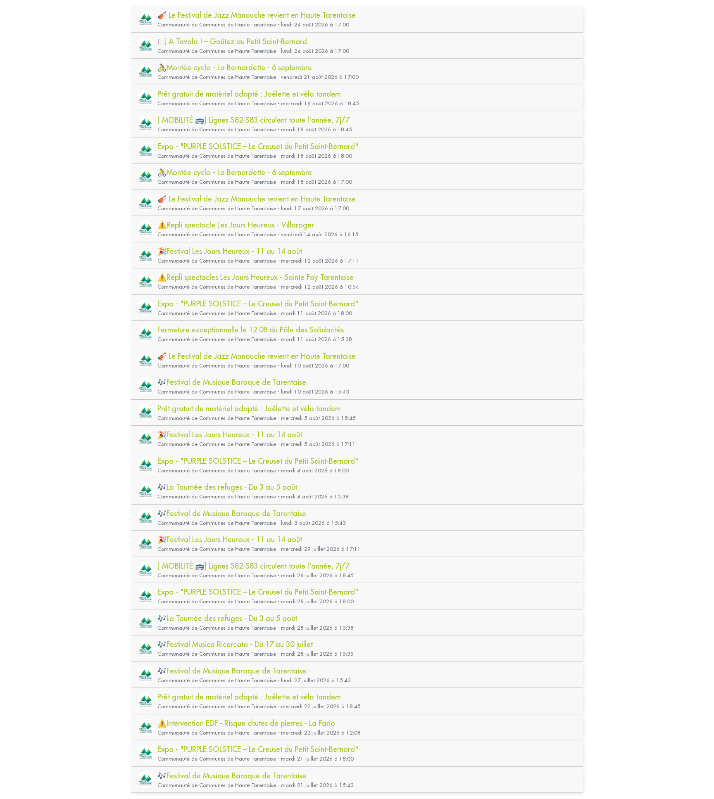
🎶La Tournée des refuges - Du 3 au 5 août (227, 487)
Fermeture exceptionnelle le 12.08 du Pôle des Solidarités (250, 329)
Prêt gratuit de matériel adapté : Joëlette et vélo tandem (249, 94)
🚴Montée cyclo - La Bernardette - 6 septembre (234, 67)
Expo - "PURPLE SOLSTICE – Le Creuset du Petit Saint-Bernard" (257, 146)
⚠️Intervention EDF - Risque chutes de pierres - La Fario (246, 723)
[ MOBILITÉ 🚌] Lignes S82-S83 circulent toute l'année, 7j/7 (253, 120)
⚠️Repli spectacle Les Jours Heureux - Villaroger (235, 225)
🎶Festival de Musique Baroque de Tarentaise (231, 382)
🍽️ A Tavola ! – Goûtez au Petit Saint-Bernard (232, 41)
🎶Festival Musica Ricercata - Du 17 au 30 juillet (235, 644)
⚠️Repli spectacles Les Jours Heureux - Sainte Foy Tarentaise (255, 277)
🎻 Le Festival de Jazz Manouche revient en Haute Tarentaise (256, 15)
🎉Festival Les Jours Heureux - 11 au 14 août (229, 251)
